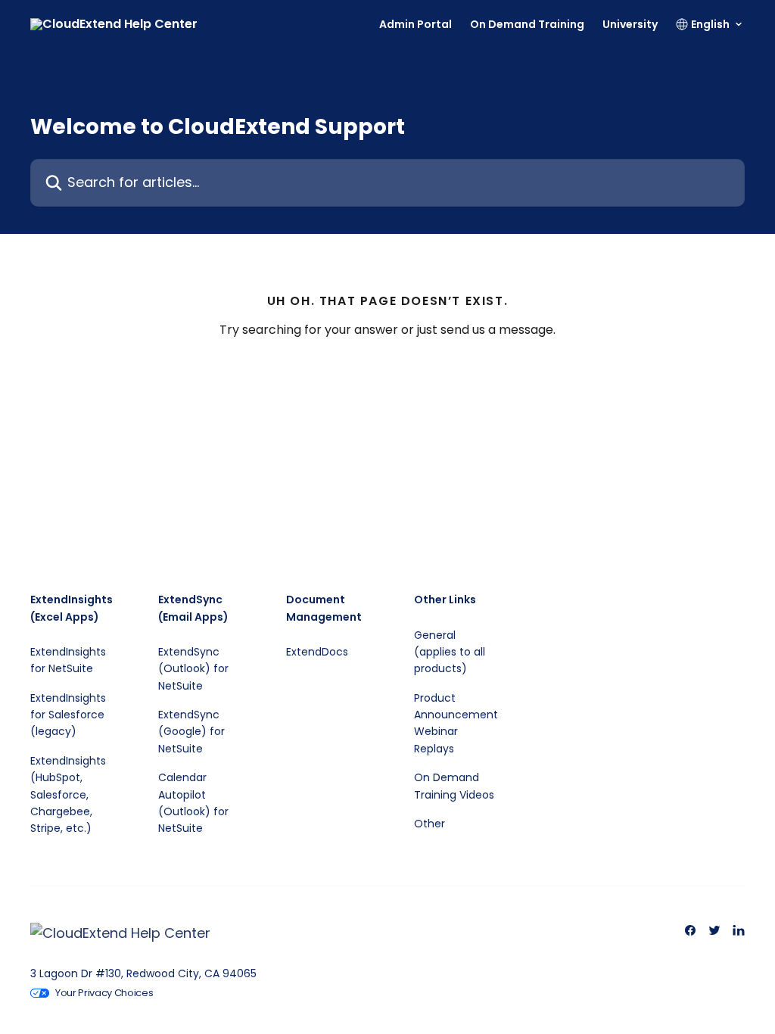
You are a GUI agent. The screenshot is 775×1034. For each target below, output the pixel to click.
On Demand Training (527, 24)
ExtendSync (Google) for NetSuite (191, 731)
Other (429, 823)
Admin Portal (415, 24)
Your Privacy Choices (104, 993)
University (630, 24)
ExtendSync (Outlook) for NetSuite (193, 668)
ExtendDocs (317, 651)
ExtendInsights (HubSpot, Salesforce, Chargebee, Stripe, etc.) (68, 794)
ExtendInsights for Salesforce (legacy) (68, 715)
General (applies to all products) (449, 652)
